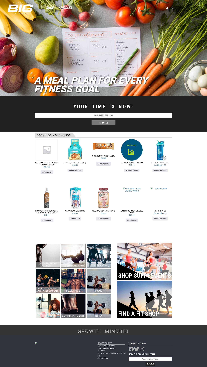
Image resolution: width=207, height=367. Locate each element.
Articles (65, 8)
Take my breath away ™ (106, 348)
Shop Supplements (144, 275)
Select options (75, 170)
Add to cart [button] (46, 172)
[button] (4, 48)
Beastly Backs (103, 358)
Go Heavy (101, 351)
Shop (50, 8)
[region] (103, 48)
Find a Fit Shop (138, 313)
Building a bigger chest (106, 346)
